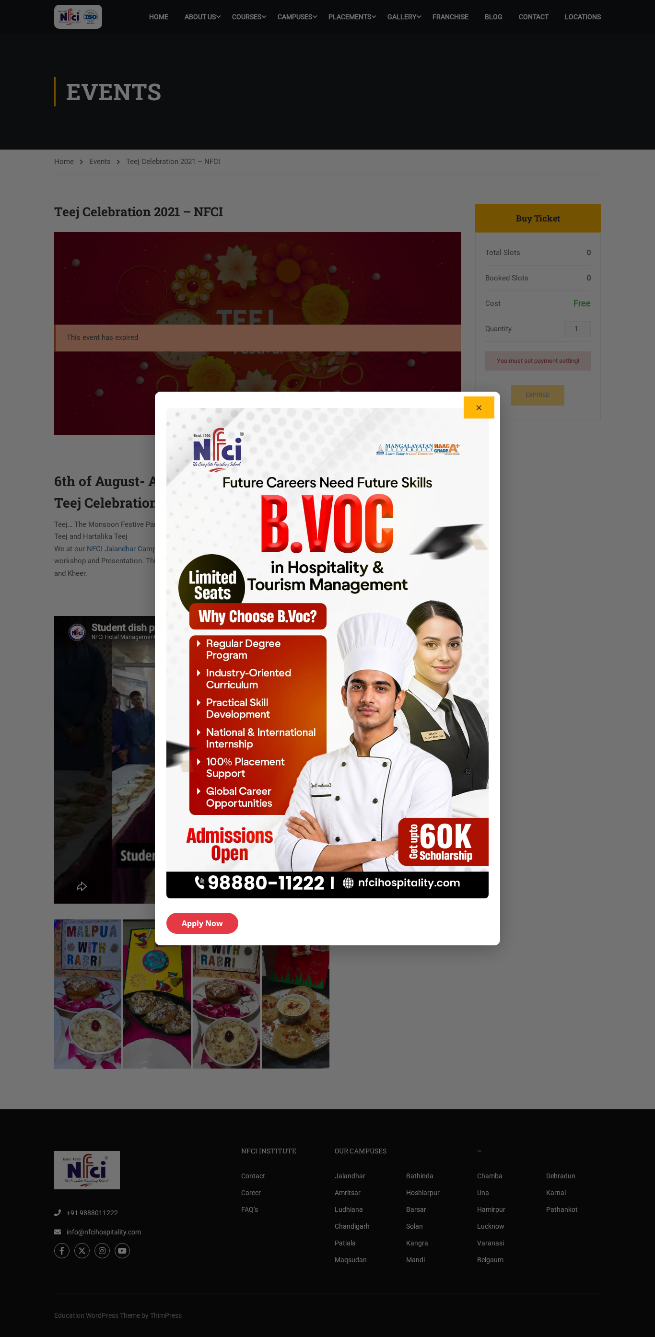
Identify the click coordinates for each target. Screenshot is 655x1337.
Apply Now (202, 923)
